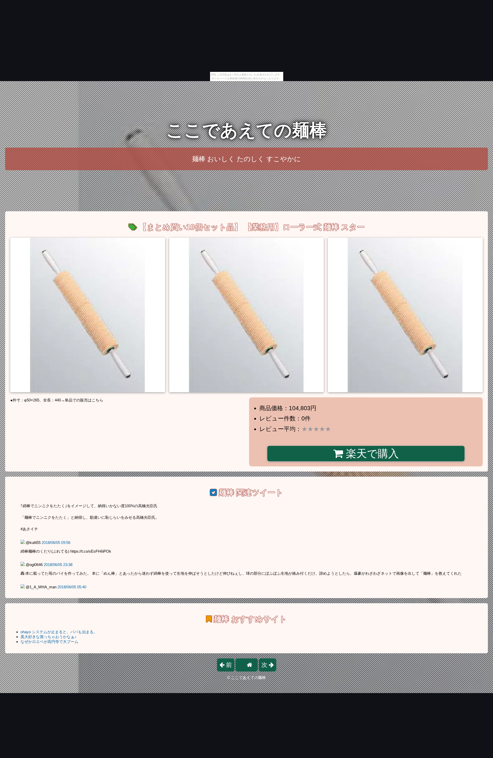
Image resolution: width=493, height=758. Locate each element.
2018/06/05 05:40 (72, 587)
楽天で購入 (371, 453)
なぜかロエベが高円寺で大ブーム (49, 641)
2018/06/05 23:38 (58, 564)
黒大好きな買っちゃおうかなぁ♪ (49, 637)
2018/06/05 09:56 (56, 542)
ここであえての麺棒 (246, 130)
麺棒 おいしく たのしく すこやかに (246, 159)
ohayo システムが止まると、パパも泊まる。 (59, 632)
